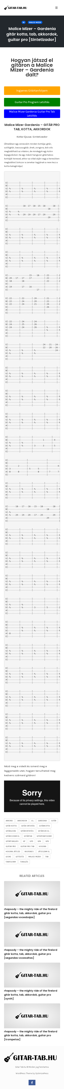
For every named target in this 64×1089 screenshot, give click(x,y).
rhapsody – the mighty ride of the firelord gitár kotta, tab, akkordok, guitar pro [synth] (30, 994)
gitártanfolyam (44, 836)
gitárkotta (44, 826)
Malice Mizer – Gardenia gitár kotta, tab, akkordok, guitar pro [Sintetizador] (32, 34)
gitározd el (43, 831)
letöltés (20, 857)
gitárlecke (11, 831)
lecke (8, 857)
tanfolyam (11, 862)
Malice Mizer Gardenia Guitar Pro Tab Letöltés (32, 113)
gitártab (28, 836)
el (32, 821)
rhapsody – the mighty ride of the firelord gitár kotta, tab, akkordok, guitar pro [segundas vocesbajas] (30, 913)
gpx (47, 841)
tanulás (24, 862)
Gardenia (42, 821)
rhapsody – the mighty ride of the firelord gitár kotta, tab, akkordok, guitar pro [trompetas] (30, 1035)
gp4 (39, 841)
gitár (53, 821)
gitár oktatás (28, 826)
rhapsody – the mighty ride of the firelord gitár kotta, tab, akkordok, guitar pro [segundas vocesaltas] (30, 954)
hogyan (42, 846)
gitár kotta (11, 826)
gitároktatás (27, 831)
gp (24, 841)
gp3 (31, 841)
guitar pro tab (27, 846)
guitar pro (11, 846)
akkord (9, 821)
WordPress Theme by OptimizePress (32, 1073)
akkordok (22, 821)
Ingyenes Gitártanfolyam (32, 90)
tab (47, 857)
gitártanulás (12, 841)
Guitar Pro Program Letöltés (32, 102)
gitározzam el (13, 836)
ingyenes (29, 851)
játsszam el (44, 851)
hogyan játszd (13, 851)
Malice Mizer (35, 22)
